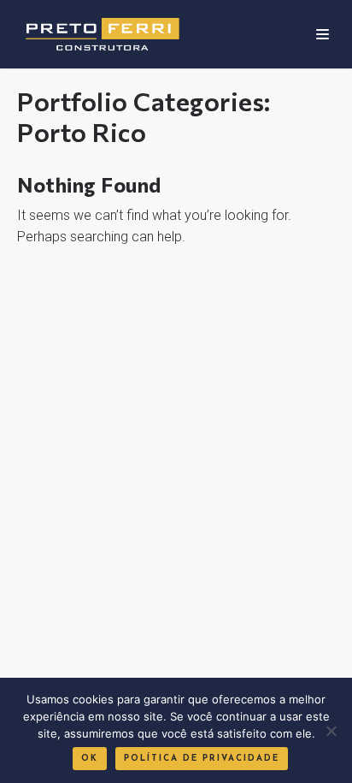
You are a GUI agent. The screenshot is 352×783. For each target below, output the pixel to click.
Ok (89, 758)
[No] (330, 730)
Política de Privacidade (201, 758)
